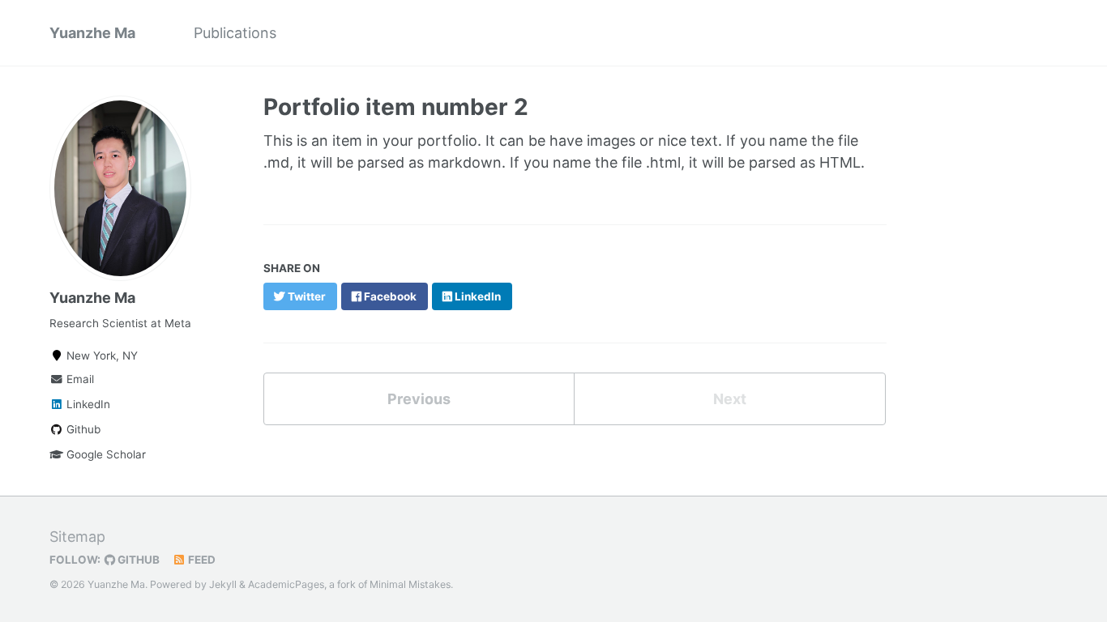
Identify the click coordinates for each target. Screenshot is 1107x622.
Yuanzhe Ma (92, 32)
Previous (419, 398)
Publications (235, 32)
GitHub (137, 559)
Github (81, 429)
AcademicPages (286, 584)
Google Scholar (104, 454)
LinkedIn (86, 404)
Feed (201, 559)
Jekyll (223, 584)
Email (78, 379)
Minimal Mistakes (410, 584)
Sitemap (77, 536)
